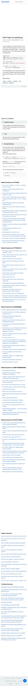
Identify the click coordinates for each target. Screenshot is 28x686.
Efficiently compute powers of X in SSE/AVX (11, 635)
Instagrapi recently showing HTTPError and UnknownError (13, 190)
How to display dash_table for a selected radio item (14, 464)
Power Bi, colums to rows (9, 337)
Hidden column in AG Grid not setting (11, 455)
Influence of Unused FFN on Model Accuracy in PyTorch (14, 207)
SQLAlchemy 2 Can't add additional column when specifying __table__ (14, 251)
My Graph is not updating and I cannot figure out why (14, 440)
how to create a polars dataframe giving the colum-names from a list (13, 273)
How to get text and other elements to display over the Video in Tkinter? (15, 286)
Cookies (13, 678)
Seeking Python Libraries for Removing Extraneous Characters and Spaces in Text (15, 211)
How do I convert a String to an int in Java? (11, 574)
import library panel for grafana (10, 362)
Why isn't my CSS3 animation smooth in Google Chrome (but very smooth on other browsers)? (12, 599)
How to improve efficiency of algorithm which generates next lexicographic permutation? (12, 621)
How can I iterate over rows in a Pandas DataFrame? (13, 571)
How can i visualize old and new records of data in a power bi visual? (15, 334)
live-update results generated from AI (12, 437)
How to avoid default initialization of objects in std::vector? (12, 612)
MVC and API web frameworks (10, 397)
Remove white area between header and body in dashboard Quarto (14, 346)
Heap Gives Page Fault (6, 602)
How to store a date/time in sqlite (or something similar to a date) (14, 186)
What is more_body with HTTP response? (12, 391)
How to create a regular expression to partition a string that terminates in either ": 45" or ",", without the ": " (14, 199)
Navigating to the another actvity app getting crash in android (13, 625)
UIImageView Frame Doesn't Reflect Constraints (12, 587)
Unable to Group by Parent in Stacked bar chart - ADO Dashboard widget (14, 320)
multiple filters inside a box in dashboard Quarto (14, 349)
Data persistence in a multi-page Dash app (13, 471)
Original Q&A (23, 86)
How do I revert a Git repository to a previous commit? (12, 550)
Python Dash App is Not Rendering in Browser (13, 434)
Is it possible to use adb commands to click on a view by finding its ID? (14, 590)
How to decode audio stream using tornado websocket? (13, 280)
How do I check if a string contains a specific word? (13, 580)
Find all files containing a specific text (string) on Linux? (12, 546)
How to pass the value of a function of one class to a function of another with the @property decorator (15, 296)
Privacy (6, 678)
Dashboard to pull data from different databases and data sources (14, 313)
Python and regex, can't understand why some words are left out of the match (13, 241)
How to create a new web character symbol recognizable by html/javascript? (11, 594)
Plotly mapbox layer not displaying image (12, 457)
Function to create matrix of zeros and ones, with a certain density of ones (15, 269)
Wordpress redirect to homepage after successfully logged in (12, 317)
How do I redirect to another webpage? (10, 568)
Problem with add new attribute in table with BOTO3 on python (15, 225)
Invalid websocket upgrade (9, 370)
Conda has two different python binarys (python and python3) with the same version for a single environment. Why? (14, 220)
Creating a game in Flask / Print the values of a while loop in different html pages (14, 377)
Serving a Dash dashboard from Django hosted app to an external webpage (14, 460)
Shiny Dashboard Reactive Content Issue (12, 359)
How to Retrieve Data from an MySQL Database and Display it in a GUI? (15, 194)
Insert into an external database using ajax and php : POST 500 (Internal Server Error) (13, 639)
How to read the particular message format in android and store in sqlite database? (12, 629)
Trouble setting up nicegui (9, 389)
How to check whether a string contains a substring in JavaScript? (14, 565)
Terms (9, 678)
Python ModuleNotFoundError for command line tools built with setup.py (14, 300)
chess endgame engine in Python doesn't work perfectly (14, 266)
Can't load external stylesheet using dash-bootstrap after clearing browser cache (12, 468)
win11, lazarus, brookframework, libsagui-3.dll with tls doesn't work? (14, 381)
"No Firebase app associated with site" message (14, 387)
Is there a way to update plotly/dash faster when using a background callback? (14, 423)
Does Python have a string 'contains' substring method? (12, 577)
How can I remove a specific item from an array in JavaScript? (13, 539)
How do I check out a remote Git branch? (11, 556)
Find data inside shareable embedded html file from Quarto (14, 324)
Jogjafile (21, 681)
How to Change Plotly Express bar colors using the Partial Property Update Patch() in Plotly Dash (15, 452)
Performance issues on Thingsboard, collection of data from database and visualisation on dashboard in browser (15, 329)
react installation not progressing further (12, 402)
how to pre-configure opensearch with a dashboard (12, 352)
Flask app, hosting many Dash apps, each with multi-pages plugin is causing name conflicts (13, 444)
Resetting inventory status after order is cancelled (13, 633)
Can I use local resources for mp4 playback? (13, 293)
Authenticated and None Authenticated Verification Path (14, 394)
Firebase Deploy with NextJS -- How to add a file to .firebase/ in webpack (15, 409)
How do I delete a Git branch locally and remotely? (13, 543)
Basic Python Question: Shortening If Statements (14, 238)
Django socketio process (9, 277)
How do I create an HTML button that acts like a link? (13, 554)
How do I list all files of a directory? (9, 562)
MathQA (11, 683)
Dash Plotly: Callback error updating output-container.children (13, 356)
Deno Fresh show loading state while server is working (14, 405)
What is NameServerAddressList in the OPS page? (15, 309)
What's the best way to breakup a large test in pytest (13, 261)
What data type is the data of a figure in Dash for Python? (14, 427)
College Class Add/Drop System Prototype (13, 400)
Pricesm (17, 683)
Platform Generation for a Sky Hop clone (12, 258)
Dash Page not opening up (13, 37)
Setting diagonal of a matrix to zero (11, 232)
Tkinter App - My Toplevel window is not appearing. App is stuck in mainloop (12, 290)
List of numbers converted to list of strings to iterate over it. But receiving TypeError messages (14, 235)
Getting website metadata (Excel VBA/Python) (13, 283)
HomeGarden (19, 678)
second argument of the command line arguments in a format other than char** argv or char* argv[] (13, 616)
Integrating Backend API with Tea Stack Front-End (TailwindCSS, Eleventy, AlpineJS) (14, 413)
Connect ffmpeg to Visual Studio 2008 (10, 605)
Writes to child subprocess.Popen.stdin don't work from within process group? (15, 215)
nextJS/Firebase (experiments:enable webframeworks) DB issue (11, 373)
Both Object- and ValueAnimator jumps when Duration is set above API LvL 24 (14, 608)
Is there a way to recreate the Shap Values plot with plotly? (15, 431)
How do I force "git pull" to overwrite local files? (12, 559)
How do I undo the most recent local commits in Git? (13, 536)
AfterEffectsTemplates (10, 681)
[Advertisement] (14, 19)
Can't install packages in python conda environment (12, 229)
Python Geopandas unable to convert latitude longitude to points (13, 203)
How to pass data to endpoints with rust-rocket (14, 384)
